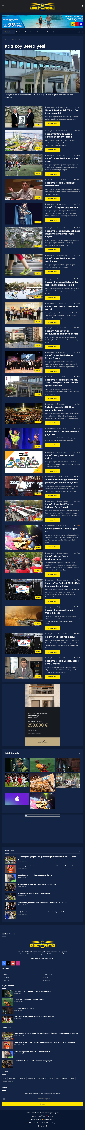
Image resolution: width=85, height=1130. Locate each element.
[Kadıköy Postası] (42, 6)
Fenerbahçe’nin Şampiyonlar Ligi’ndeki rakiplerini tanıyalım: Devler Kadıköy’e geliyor (46, 1033)
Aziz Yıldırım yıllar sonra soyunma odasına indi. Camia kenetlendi (42, 903)
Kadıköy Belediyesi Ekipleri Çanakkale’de (59, 611)
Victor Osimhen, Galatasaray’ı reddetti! (30, 999)
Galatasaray (31, 1078)
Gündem (6, 977)
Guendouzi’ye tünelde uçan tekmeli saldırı (34, 893)
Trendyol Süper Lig (8, 1082)
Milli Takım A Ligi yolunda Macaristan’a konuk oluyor (34, 1017)
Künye (38, 1123)
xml (44, 1116)
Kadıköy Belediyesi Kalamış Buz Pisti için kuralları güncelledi (61, 283)
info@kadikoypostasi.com (46, 958)
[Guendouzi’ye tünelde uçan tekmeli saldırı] (10, 896)
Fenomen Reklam (36, 1120)
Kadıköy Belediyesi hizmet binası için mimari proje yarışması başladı (62, 233)
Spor (46, 977)
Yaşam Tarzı (7, 980)
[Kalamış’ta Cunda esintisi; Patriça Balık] (42, 782)
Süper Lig (64, 1078)
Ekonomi (47, 980)
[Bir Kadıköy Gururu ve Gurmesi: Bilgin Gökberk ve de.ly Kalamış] (68, 780)
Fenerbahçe (48, 974)
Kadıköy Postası (51, 352)
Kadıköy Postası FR (52, 107)
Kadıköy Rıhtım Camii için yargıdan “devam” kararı (58, 135)
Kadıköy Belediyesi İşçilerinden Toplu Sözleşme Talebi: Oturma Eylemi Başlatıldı (61, 382)
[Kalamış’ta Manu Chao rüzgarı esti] (42, 801)
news (49, 1116)
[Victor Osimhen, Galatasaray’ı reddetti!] (42, 765)
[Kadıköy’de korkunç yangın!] (68, 765)
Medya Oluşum (39, 1113)
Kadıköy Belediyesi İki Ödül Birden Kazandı (59, 357)
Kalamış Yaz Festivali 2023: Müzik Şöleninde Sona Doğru (62, 584)
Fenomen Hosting (49, 1119)
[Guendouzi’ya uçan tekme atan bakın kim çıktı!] (10, 878)
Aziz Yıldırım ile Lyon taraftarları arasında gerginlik (37, 884)
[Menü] (3, 7)
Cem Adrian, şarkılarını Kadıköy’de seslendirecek (33, 991)
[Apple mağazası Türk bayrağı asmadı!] (17, 799)
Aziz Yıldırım (12, 1078)
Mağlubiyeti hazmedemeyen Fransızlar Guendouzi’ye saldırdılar (42, 912)
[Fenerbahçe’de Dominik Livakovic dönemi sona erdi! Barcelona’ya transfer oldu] (10, 869)
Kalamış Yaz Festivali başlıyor (60, 636)
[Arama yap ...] (82, 7)
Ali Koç (4, 1078)
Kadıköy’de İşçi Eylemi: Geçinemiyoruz (57, 558)
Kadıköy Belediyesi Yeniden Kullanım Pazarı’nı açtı (59, 506)
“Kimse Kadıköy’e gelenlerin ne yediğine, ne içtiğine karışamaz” (62, 481)
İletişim (54, 1123)
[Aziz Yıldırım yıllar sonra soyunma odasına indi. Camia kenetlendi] (10, 906)
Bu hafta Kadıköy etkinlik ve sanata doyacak (59, 408)
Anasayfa (9, 40)
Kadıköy (6, 974)
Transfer (72, 1078)
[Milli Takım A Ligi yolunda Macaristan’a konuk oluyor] (17, 780)
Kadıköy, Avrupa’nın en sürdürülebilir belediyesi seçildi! (61, 332)
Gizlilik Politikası (46, 1123)
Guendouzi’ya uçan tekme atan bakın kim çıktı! (29, 32)
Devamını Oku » (52, 123)
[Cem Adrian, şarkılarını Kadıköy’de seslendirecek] (17, 765)
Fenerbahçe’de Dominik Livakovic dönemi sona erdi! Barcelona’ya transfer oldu (48, 866)
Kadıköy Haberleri (51, 155)
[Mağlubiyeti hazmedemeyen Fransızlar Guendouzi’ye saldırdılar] (10, 915)
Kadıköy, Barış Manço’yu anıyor (61, 207)
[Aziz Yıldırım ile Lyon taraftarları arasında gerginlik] (10, 887)
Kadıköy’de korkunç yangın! (25, 1008)
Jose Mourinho (42, 1078)
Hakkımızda (32, 1123)
